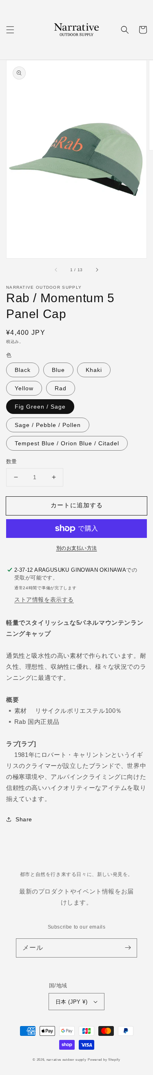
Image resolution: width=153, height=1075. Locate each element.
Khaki (94, 370)
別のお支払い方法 (76, 548)
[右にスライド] (97, 270)
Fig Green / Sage (40, 406)
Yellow (24, 388)
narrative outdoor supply (66, 1059)
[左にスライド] (56, 270)
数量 (11, 461)
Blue (58, 370)
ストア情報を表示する (44, 599)
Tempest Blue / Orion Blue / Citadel (67, 443)
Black (23, 370)
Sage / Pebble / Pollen (48, 425)
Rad (61, 388)
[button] (10, 30)
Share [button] (24, 819)
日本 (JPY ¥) (71, 1002)
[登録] (128, 948)
